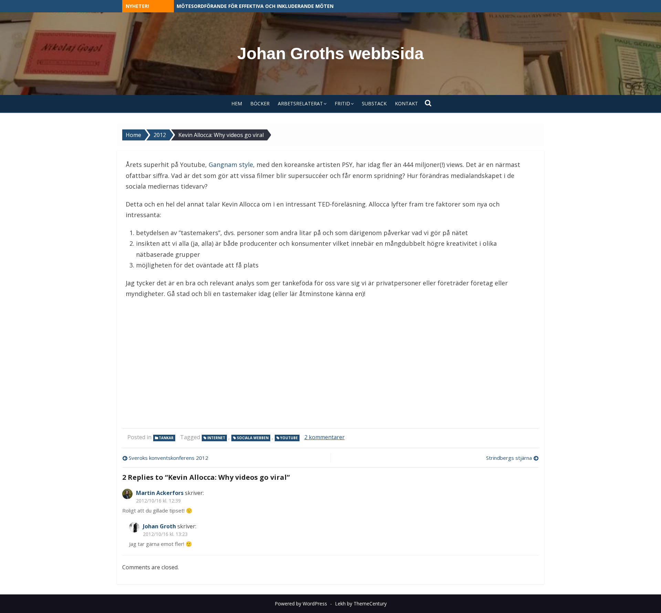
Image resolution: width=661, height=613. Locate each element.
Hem (236, 103)
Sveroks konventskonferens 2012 (168, 457)
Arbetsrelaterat (300, 103)
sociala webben (253, 437)
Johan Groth (159, 526)
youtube (289, 437)
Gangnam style (231, 164)
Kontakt (406, 103)
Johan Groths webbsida (330, 53)
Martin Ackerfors (159, 493)
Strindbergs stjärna (509, 457)
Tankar (166, 437)
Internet (216, 437)
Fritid (342, 103)
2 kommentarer (324, 437)
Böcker (260, 103)
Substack (374, 103)
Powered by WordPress (301, 603)
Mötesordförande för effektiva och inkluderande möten (255, 6)
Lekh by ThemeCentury (361, 603)
